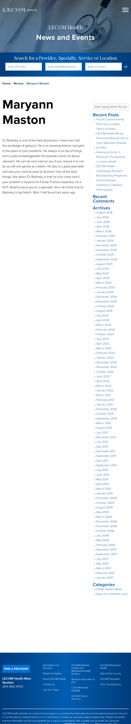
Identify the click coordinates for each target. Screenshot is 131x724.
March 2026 (104, 231)
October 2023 (105, 334)
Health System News (109, 589)
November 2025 (106, 250)
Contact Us (49, 684)
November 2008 (106, 526)
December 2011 (105, 451)
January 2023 (104, 357)
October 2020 (105, 413)
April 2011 (102, 460)
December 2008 (106, 521)
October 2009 (105, 503)
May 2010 (102, 479)
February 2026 (105, 236)
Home (6, 83)
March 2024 (103, 325)
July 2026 (102, 217)
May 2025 (102, 273)
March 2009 (104, 517)
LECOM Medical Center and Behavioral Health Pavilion (81, 669)
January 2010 (104, 493)
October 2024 (105, 306)
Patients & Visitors (52, 673)
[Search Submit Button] (125, 66)
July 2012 (102, 442)
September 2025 (106, 259)
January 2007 (104, 577)
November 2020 (106, 409)
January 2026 (105, 240)
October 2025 (105, 254)
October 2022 (105, 371)
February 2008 (105, 545)
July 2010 (102, 470)
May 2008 (102, 540)
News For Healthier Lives (112, 594)
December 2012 (106, 437)
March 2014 (103, 423)
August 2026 (104, 212)
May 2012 (102, 446)
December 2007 (106, 549)
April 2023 (102, 343)
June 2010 (102, 474)
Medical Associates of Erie (83, 681)
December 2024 (106, 296)
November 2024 (106, 301)
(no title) (101, 147)
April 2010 (102, 484)
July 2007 (102, 559)
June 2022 (103, 376)
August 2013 (104, 428)
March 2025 (103, 282)
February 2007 (105, 573)
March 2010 (103, 488)
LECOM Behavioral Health (110, 667)
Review (19, 83)
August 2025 (104, 264)
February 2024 (105, 329)
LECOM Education (110, 679)
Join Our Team (51, 689)
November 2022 (106, 367)
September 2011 (106, 456)
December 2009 (106, 498)
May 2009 (102, 512)
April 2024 (102, 320)
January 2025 (104, 292)
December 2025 (106, 245)
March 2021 (103, 395)
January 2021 (104, 404)
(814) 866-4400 (12, 687)
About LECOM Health (54, 679)
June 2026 (103, 222)
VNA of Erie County (110, 673)
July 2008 (102, 535)
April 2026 (103, 226)
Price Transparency (110, 684)
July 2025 (102, 268)
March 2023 (103, 348)
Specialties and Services (51, 667)
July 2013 (102, 432)
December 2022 (106, 362)
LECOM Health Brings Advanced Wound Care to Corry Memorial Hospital (112, 138)
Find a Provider (16, 669)
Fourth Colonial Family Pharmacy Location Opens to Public (110, 124)
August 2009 (104, 507)
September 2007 (106, 554)
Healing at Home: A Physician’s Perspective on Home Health (110, 156)
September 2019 (106, 418)
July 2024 (102, 315)
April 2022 (102, 381)
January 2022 (104, 390)
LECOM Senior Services (79, 697)
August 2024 (104, 311)
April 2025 (102, 278)
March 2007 (103, 568)
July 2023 (102, 339)
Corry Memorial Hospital (79, 689)
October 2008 (105, 531)
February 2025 (105, 287)
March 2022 (103, 386)
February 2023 (105, 353)
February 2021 (105, 400)
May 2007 (102, 563)
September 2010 (106, 465)
